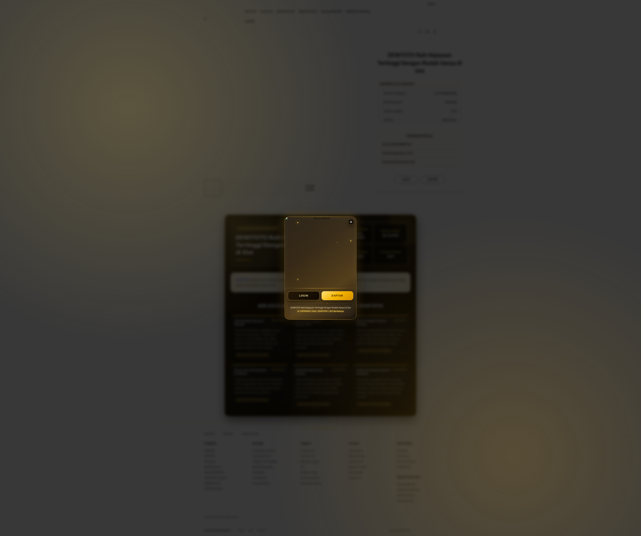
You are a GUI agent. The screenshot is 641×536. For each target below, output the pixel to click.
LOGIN (303, 295)
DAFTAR (337, 295)
